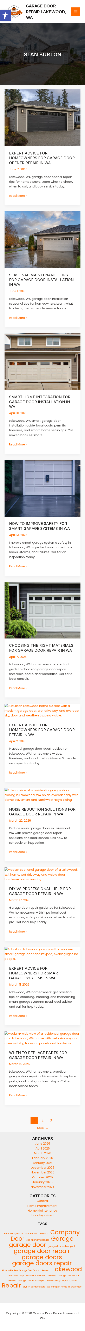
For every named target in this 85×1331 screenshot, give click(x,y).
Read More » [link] (18, 195)
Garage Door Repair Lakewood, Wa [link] (46, 12)
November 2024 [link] (42, 1187)
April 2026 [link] (42, 1148)
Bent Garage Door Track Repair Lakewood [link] (26, 1233)
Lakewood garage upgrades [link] (62, 1280)
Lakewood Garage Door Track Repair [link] (26, 1280)
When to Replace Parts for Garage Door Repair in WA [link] (38, 1055)
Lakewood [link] (67, 1269)
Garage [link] (62, 1238)
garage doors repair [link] (42, 1263)
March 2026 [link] (42, 1153)
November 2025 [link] (42, 1172)
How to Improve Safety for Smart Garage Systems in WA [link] (39, 526)
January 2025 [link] (42, 1182)
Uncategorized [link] (42, 1215)
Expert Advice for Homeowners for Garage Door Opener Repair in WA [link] (42, 158)
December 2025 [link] (42, 1168)
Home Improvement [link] (42, 1206)
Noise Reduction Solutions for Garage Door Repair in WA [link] (42, 811)
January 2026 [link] (43, 1163)
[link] (5, 15)
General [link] (42, 1201)
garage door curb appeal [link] (61, 1246)
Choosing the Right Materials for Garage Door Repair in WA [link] (41, 648)
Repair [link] (11, 1285)
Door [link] (18, 1238)
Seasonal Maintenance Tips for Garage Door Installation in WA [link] (41, 280)
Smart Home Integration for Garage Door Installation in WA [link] (39, 402)
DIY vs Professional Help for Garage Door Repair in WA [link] (40, 891)
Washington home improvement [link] (64, 1286)
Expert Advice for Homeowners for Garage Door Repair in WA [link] (42, 730)
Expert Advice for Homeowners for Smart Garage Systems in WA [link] (34, 973)
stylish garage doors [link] (34, 1286)
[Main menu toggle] (75, 11)
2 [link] (43, 1120)
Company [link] (65, 1232)
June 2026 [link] (42, 1143)
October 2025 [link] (42, 1177)
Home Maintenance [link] (42, 1211)
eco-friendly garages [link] (37, 1239)
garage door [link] (27, 1244)
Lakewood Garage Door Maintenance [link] (25, 1275)
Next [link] (42, 1128)
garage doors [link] (42, 1257)
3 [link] (51, 1120)
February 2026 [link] (42, 1158)
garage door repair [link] (42, 1251)
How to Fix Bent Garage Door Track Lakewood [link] (26, 1270)
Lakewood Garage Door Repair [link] (63, 1275)
